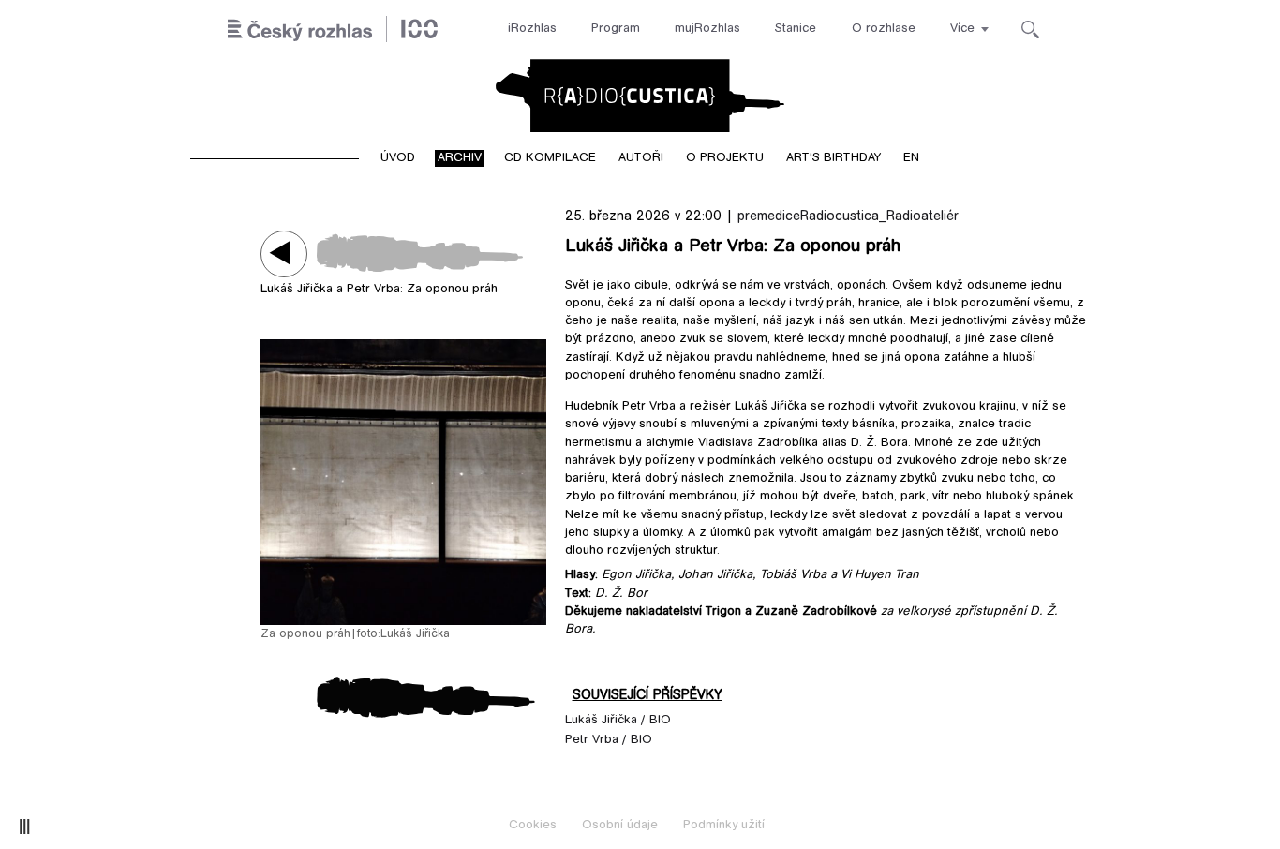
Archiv (460, 158)
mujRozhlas (707, 29)
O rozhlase (883, 29)
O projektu (725, 158)
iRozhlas (532, 29)
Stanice (795, 29)
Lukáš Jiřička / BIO (618, 720)
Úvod (397, 158)
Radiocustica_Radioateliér (879, 217)
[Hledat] (1030, 29)
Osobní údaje (620, 825)
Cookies (533, 825)
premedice (768, 217)
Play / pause (283, 253)
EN (911, 158)
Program (615, 29)
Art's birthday (833, 158)
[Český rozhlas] (333, 29)
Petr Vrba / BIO (608, 740)
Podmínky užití (724, 825)
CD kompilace (550, 158)
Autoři (640, 158)
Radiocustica (640, 95)
